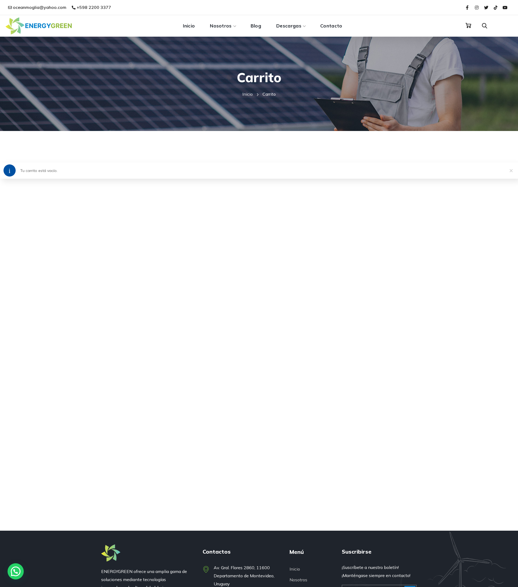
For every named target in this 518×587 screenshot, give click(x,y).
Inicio (247, 94)
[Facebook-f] (467, 7)
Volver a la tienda (27, 195)
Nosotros (298, 579)
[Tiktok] (495, 7)
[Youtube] (505, 7)
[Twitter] (486, 7)
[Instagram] (476, 7)
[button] (468, 25)
